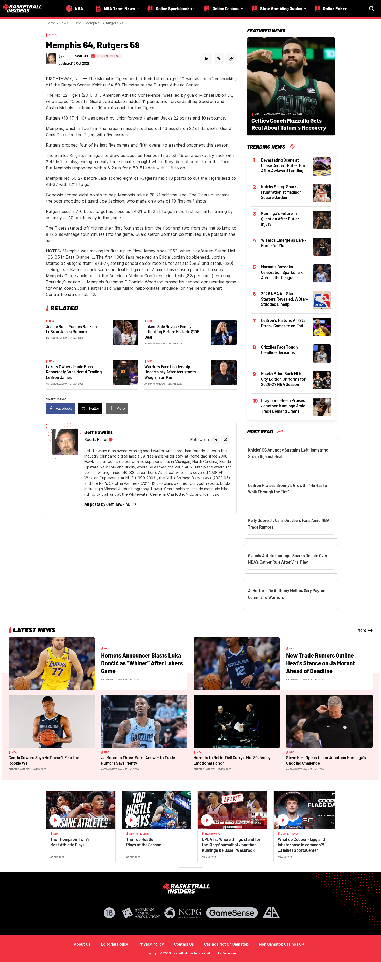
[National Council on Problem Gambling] (183, 912)
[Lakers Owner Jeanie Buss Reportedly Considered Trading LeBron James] (125, 372)
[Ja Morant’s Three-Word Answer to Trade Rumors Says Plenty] (144, 720)
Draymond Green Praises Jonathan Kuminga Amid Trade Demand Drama (283, 405)
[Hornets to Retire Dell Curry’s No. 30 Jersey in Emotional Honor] (237, 720)
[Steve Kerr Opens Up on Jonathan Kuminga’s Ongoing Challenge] (329, 720)
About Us (82, 944)
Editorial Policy (114, 944)
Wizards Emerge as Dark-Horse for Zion (283, 243)
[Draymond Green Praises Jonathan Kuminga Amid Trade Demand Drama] (322, 406)
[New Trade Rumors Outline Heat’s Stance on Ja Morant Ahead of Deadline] (237, 663)
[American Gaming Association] (141, 912)
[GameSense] (232, 912)
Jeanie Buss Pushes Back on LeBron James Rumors (71, 329)
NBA (51, 320)
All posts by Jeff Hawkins (107, 504)
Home (50, 23)
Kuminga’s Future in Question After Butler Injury (280, 218)
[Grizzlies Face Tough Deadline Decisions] (322, 353)
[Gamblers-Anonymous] (271, 912)
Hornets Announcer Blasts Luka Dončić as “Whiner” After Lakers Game (142, 663)
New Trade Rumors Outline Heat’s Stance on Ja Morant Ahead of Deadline (320, 663)
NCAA (76, 23)
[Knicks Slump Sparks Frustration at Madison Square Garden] (322, 192)
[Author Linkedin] (206, 58)
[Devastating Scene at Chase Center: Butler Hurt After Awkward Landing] (322, 166)
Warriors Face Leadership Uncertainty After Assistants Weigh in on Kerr (170, 372)
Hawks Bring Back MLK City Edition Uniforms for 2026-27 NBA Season (283, 379)
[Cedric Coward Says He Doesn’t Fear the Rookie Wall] (52, 720)
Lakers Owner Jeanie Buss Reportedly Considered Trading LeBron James (74, 372)
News (63, 23)
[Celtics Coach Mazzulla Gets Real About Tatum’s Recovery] (291, 85)
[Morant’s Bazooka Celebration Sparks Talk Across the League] (322, 272)
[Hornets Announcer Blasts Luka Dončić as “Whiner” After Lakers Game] (52, 663)
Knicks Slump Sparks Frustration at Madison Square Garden (281, 192)
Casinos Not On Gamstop (226, 944)
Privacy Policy (151, 944)
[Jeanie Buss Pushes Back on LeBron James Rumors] (125, 331)
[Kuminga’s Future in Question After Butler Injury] (322, 219)
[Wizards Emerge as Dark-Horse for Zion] (322, 246)
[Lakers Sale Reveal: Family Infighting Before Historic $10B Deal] (224, 331)
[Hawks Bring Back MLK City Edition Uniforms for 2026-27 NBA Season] (322, 379)
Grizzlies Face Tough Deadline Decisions (279, 349)
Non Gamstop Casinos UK (281, 944)
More (120, 408)
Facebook (63, 408)
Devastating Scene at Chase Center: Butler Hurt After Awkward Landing (284, 165)
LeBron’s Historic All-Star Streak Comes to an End (284, 323)
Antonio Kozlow (56, 338)
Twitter (93, 408)
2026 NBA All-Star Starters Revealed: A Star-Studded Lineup (284, 299)
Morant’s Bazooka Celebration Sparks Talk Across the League (282, 272)
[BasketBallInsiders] (25, 8)
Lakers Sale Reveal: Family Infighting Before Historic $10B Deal (172, 332)
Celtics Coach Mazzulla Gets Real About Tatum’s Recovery (288, 124)
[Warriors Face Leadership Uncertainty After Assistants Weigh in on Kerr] (224, 372)
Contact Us (184, 944)
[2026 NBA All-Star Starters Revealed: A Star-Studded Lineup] (322, 299)
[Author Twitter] (219, 58)
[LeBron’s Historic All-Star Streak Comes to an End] (322, 326)
